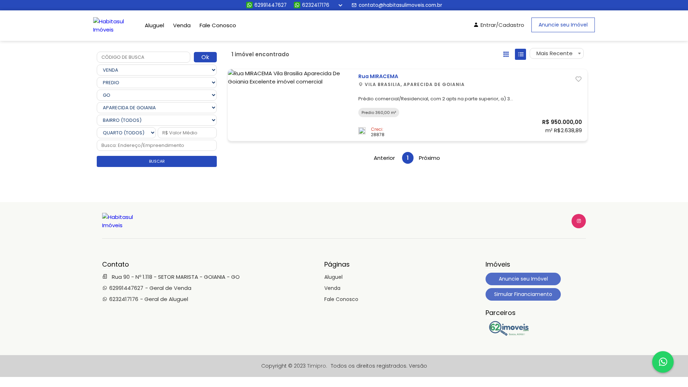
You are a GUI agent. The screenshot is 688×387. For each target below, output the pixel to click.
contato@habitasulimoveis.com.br (400, 5)
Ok (205, 57)
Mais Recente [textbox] (554, 53)
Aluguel (154, 25)
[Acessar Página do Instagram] (579, 221)
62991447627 (270, 5)
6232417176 (315, 5)
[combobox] (557, 53)
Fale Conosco (218, 25)
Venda (182, 25)
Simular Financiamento (523, 294)
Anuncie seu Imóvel (563, 24)
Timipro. (317, 365)
